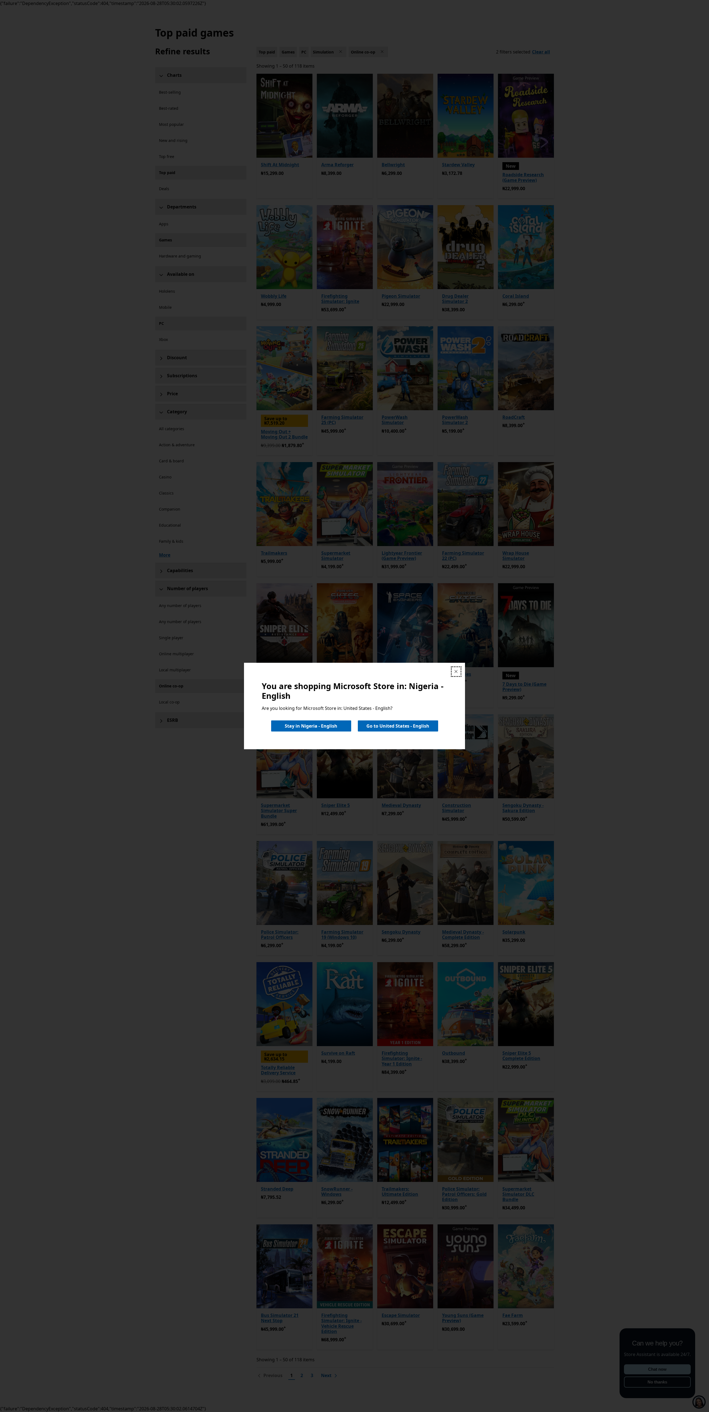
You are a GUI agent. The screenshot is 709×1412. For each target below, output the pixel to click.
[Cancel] (456, 671)
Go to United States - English (397, 726)
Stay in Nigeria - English (311, 726)
